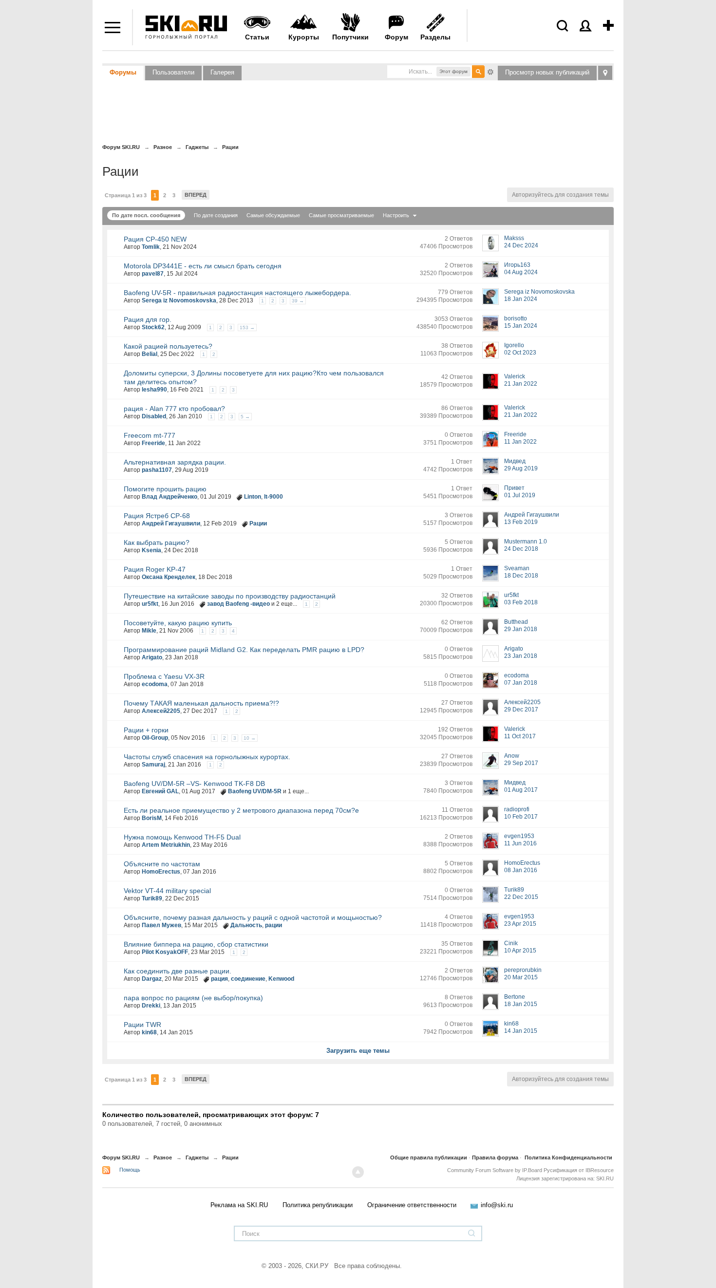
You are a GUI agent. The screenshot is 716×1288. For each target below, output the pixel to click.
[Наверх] (358, 1172)
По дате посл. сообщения (146, 215)
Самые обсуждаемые (273, 215)
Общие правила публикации (428, 1157)
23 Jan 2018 (520, 656)
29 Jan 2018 (520, 629)
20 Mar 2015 (521, 977)
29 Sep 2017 (521, 763)
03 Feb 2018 (521, 602)
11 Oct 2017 (520, 736)
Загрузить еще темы (358, 1050)
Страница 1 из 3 (126, 195)
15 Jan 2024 (520, 325)
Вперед (196, 195)
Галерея (222, 72)
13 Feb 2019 (521, 522)
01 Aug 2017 (521, 789)
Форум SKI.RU (121, 1157)
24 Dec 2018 (521, 548)
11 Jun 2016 (520, 843)
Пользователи (173, 72)
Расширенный (490, 71)
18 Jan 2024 (520, 299)
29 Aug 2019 (521, 468)
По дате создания (216, 215)
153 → (247, 327)
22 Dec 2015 (521, 897)
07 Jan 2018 (520, 682)
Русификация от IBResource (578, 1170)
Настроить (397, 215)
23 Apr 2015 (520, 923)
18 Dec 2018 (521, 575)
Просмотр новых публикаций (547, 72)
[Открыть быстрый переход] (605, 73)
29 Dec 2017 (521, 709)
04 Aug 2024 (521, 272)
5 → (245, 416)
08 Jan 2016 (520, 870)
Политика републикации (318, 1205)
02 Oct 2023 (520, 352)
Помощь (129, 1170)
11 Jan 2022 (520, 441)
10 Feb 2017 (521, 816)
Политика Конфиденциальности (568, 1157)
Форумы (123, 72)
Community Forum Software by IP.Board (494, 1170)
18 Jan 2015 (520, 1004)
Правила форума (495, 1157)
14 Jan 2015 (520, 1030)
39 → (298, 300)
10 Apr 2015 (520, 950)
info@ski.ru (497, 1205)
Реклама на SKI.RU (239, 1205)
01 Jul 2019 (519, 495)
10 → (250, 738)
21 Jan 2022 (520, 383)
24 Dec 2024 (521, 245)
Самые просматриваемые (341, 215)
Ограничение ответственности (411, 1205)
